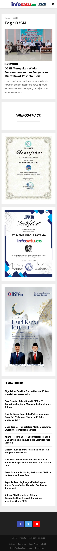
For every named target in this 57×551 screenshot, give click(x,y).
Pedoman (22, 544)
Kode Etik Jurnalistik (37, 544)
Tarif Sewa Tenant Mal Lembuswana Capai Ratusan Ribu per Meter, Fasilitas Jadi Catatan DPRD (28, 462)
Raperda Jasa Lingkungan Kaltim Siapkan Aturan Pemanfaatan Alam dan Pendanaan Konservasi (26, 485)
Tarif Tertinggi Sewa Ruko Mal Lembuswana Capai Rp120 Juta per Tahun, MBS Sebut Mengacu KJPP (27, 417)
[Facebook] (20, 524)
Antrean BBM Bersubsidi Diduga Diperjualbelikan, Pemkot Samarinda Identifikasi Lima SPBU (23, 498)
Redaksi (12, 544)
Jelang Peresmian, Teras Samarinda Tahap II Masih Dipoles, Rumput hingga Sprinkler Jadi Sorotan (27, 440)
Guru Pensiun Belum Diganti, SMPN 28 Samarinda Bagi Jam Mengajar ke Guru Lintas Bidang (28, 404)
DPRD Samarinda (11, 64)
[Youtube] (36, 524)
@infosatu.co (28, 115)
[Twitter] (28, 524)
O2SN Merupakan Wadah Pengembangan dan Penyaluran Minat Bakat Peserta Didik (26, 72)
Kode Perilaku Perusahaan (21, 548)
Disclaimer (39, 548)
